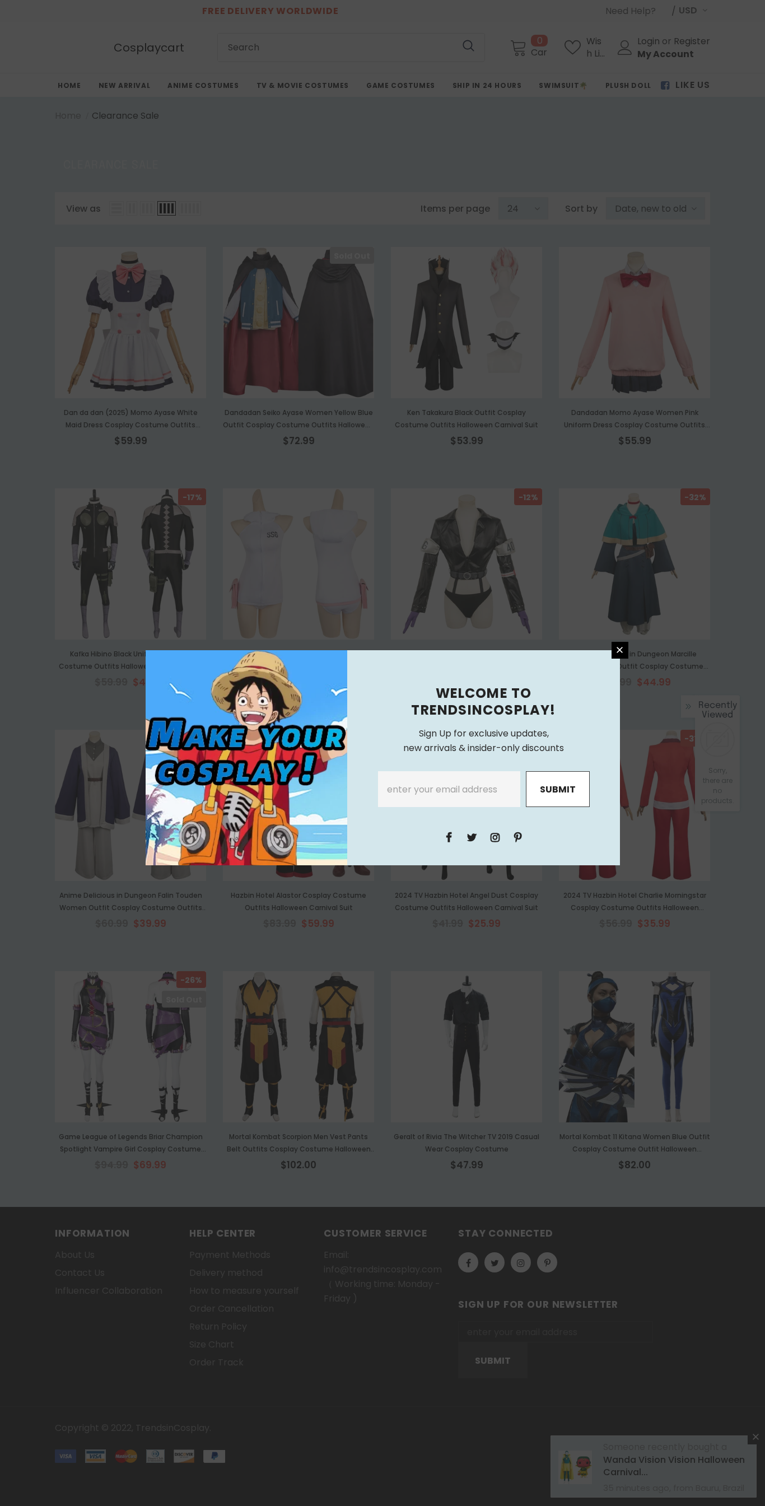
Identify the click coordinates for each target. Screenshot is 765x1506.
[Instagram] (495, 836)
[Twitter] (472, 836)
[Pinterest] (518, 836)
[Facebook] (449, 836)
